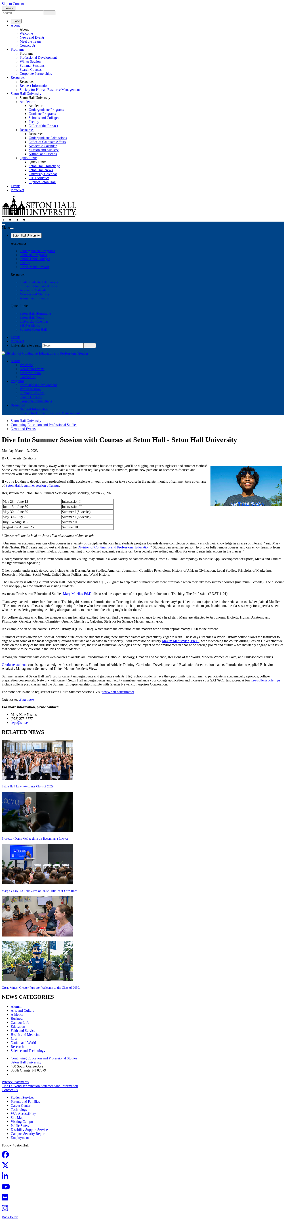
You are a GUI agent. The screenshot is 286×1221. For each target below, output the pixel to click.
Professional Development (38, 57)
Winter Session (30, 61)
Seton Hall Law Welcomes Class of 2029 (27, 786)
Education (26, 699)
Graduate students (14, 665)
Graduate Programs (42, 114)
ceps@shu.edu (21, 723)
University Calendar (43, 174)
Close (16, 21)
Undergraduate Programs (46, 110)
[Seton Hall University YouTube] (7, 1188)
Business (17, 1018)
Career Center (20, 1105)
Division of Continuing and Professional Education (113, 547)
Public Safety (20, 1126)
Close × (9, 8)
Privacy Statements (15, 1082)
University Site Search (26, 345)
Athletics (17, 1014)
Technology (19, 1109)
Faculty (34, 122)
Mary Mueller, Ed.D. (78, 594)
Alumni (16, 1006)
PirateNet (17, 190)
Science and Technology (28, 1051)
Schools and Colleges (44, 118)
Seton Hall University (26, 94)
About (15, 25)
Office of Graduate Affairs (47, 142)
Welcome (26, 33)
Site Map (17, 1117)
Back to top (10, 1217)
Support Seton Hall (42, 182)
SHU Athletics (39, 178)
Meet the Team (30, 41)
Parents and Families (25, 1101)
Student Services (22, 1097)
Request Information (34, 85)
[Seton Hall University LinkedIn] (6, 1177)
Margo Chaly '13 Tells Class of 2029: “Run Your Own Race (39, 891)
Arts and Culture (22, 1010)
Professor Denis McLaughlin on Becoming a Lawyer (35, 838)
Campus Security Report (28, 1134)
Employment (20, 1138)
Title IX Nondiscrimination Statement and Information (40, 1086)
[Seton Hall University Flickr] (6, 1199)
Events (15, 186)
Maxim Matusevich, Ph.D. (180, 641)
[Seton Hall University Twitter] (7, 1167)
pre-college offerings (265, 680)
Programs (17, 49)
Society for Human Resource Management (50, 89)
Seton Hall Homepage (44, 166)
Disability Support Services (30, 1130)
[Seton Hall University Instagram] (6, 1209)
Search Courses (31, 69)
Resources (18, 77)
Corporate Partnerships (36, 73)
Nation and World (23, 1042)
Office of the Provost (43, 126)
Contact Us (28, 45)
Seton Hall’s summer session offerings (32, 485)
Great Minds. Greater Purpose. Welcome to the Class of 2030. (41, 987)
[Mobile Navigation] (12, 228)
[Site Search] (3, 224)
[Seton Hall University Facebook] (7, 1156)
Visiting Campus (22, 1121)
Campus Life (20, 1022)
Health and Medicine (25, 1034)
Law (14, 1038)
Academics (27, 102)
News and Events (32, 37)
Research (17, 1047)
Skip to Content (13, 4)
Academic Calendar (43, 146)
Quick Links (28, 158)
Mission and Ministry (44, 150)
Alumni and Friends (43, 154)
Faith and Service (23, 1030)
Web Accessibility (23, 1113)
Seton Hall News (41, 170)
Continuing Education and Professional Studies (44, 425)
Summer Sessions (32, 65)
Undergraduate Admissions (48, 138)
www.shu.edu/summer (118, 692)
